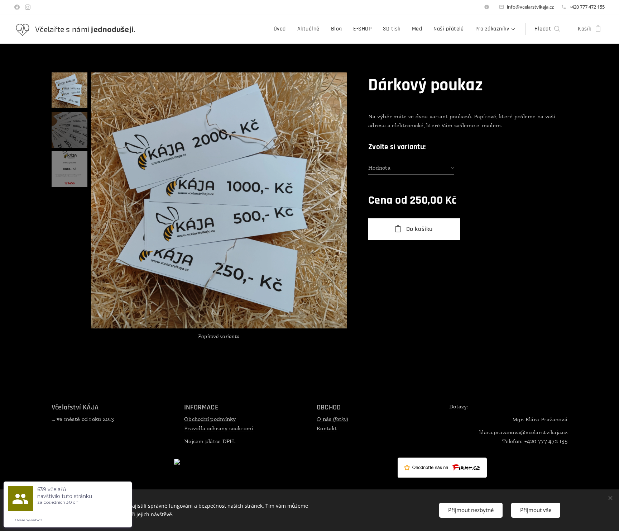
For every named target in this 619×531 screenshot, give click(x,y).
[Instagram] (27, 7)
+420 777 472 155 (587, 7)
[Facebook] (17, 7)
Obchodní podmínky (210, 419)
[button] (547, 29)
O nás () (332, 419)
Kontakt (327, 428)
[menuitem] (282, 29)
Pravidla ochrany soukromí (218, 428)
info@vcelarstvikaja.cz (530, 7)
